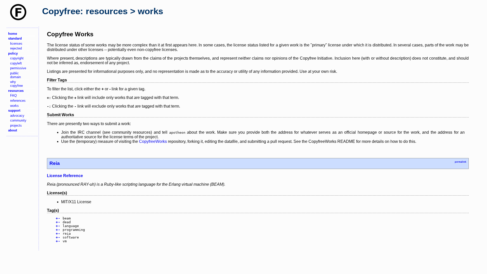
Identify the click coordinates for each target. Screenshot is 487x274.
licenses (16, 43)
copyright (17, 58)
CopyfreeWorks (153, 141)
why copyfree (16, 84)
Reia (54, 163)
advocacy (17, 115)
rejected (16, 48)
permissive (18, 68)
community (18, 120)
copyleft (16, 63)
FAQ (13, 95)
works (14, 106)
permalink (460, 162)
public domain (15, 75)
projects (16, 125)
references (18, 100)
